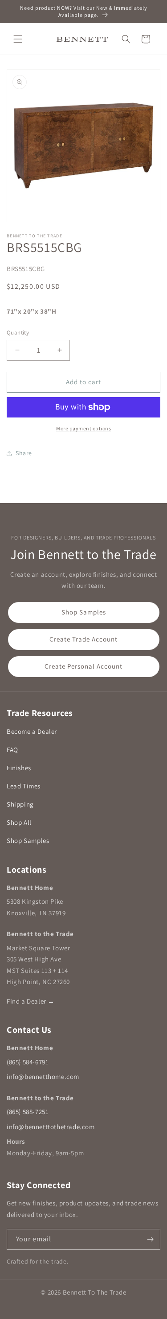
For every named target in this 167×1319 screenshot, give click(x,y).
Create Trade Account (83, 639)
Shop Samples (83, 612)
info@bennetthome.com (43, 1076)
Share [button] (24, 453)
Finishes (19, 768)
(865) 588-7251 (28, 1111)
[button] (18, 39)
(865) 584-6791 (28, 1062)
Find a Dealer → (31, 1001)
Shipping (20, 804)
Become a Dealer (32, 731)
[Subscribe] (150, 1239)
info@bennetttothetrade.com (51, 1126)
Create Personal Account (83, 666)
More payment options (83, 428)
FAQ (12, 749)
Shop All (19, 822)
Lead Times (24, 786)
